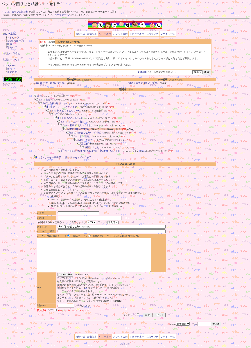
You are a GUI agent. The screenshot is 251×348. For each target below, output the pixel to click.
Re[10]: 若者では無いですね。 (86, 132)
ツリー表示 (105, 33)
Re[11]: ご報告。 (82, 136)
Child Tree (125, 343)
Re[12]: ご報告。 (86, 140)
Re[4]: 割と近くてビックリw (64, 110)
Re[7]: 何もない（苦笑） (73, 121)
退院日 (84, 143)
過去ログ (12, 47)
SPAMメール (9, 65)
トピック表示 (137, 33)
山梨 (55, 114)
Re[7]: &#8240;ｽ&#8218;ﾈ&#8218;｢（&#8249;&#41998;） (91, 151)
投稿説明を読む (15, 40)
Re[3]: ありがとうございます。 (62, 107)
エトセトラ (13, 37)
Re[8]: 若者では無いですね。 (78, 125)
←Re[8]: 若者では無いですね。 (50, 82)
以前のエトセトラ (12, 59)
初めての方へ (62, 15)
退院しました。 (93, 147)
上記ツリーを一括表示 (49, 157)
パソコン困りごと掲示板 (15, 11)
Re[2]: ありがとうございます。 (59, 103)
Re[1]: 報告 (44, 99)
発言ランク (152, 33)
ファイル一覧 (167, 33)
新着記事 (92, 33)
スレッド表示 (120, 33)
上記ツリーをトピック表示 (77, 157)
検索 (9, 44)
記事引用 (142, 72)
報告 (39, 96)
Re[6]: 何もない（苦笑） (70, 118)
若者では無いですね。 (78, 129)
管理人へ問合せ (11, 53)
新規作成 (80, 33)
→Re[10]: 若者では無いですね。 (142, 82)
